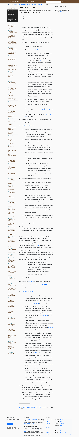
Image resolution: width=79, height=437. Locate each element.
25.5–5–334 (12, 221)
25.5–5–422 (12, 336)
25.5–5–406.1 (12, 259)
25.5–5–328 (12, 173)
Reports (47, 429)
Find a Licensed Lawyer (29, 423)
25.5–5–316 (12, 75)
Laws (61, 427)
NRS (61, 425)
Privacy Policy (49, 434)
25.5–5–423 (12, 346)
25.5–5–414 (11, 294)
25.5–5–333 (12, 212)
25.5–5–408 (12, 269)
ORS (64, 429)
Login (70, 1)
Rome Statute (63, 432)
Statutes (62, 423)
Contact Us (48, 427)
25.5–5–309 (12, 25)
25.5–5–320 (12, 97)
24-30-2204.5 (31, 281)
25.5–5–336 (12, 239)
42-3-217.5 (37, 245)
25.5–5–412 (12, 287)
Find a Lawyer (49, 419)
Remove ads (64, 1)
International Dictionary (65, 434)
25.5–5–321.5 (12, 113)
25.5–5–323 (12, 128)
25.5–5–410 (11, 279)
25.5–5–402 (12, 250)
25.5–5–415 (12, 302)
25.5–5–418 (12, 312)
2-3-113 (28, 233)
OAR (61, 429)
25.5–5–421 (11, 329)
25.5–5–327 (12, 166)
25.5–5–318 (12, 83)
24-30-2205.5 (44, 284)
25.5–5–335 (12, 230)
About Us (48, 423)
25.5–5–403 (10, 255)
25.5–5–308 (12, 15)
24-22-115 (26, 242)
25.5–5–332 (12, 204)
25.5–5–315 (12, 66)
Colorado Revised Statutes (29, 1)
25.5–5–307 (12, 6)
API (46, 425)
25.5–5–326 (11, 160)
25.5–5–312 (12, 50)
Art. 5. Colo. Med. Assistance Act (35, 4)
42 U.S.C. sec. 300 (44, 60)
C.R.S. (11, 4)
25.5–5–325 (12, 151)
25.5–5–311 (12, 42)
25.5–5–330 (12, 187)
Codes (61, 419)
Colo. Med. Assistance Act (23, 4)
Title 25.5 (15, 4)
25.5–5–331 (11, 195)
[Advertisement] (63, 32)
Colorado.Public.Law (15, 1)
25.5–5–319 (12, 89)
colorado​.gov (61, 11)
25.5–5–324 (12, 139)
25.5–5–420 (11, 324)
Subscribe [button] (10, 424)
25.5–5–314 (12, 58)
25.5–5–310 (12, 34)
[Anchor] (24, 39)
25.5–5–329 (12, 181)
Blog (47, 421)
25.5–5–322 (12, 120)
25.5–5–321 (12, 104)
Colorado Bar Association (31, 419)
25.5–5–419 (11, 319)
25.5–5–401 (10, 245)
